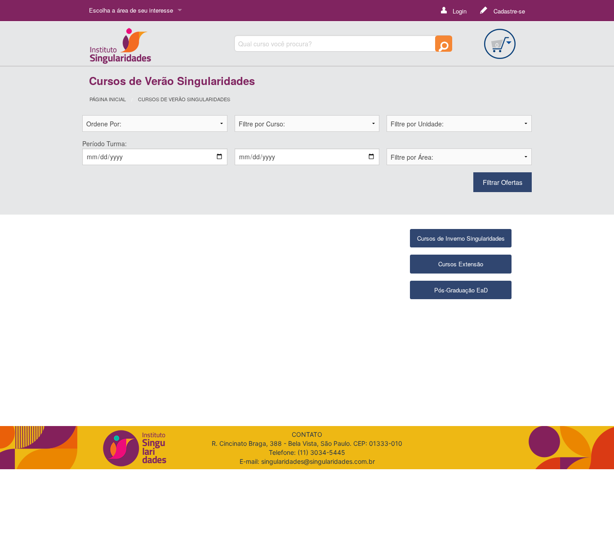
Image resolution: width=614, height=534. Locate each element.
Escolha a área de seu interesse (131, 10)
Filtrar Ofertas (502, 182)
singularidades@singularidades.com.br (318, 461)
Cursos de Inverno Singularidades (461, 238)
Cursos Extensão (460, 264)
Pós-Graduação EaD (461, 290)
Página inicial (107, 99)
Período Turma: (104, 143)
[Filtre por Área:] (459, 155)
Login (459, 11)
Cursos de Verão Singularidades (184, 99)
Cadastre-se (508, 11)
